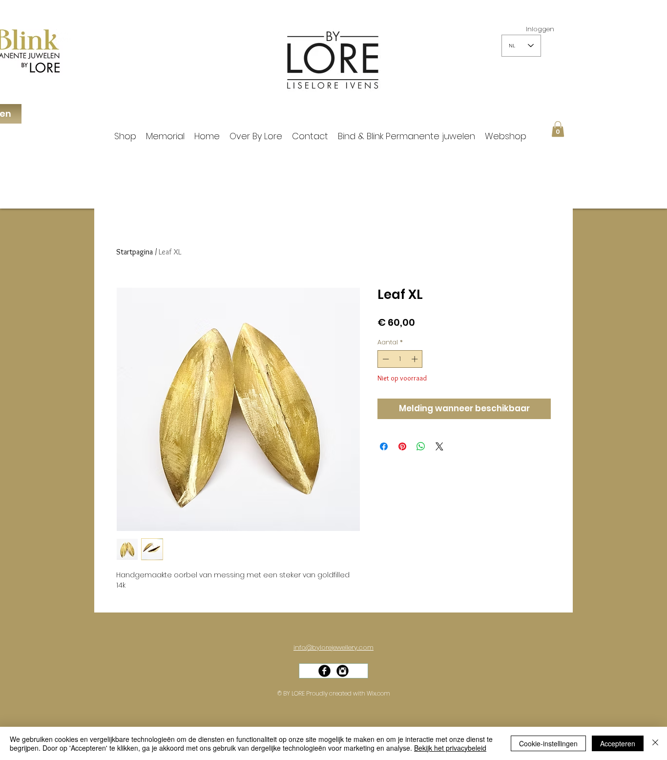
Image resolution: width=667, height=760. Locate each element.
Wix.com (378, 693)
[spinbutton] (400, 359)
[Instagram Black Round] (342, 671)
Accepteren (617, 743)
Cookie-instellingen (548, 743)
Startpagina (134, 251)
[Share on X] (439, 446)
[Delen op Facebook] (384, 446)
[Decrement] (385, 359)
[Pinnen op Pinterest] (402, 446)
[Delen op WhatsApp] (421, 446)
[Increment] (415, 359)
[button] (557, 129)
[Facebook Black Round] (324, 671)
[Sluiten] (655, 743)
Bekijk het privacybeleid (450, 748)
